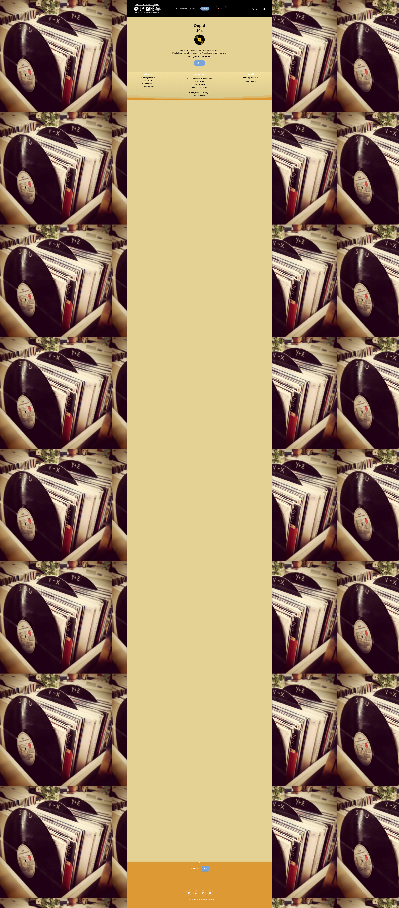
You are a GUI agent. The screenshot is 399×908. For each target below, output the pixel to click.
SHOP (205, 868)
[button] (199, 63)
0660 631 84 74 (250, 81)
